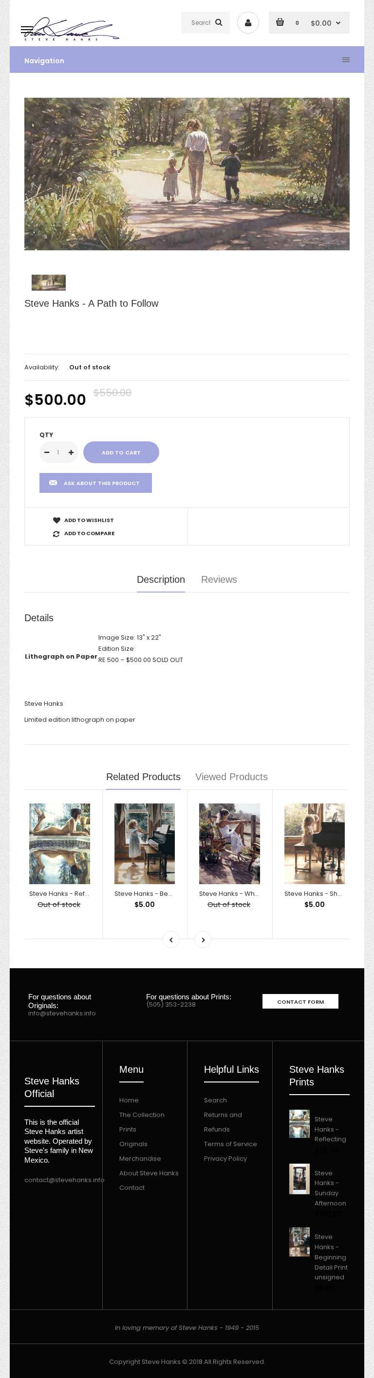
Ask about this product (102, 483)
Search (215, 1100)
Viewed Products (231, 776)
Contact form (300, 1002)
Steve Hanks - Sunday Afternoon (330, 1188)
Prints (127, 1129)
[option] (187, 174)
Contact (132, 1187)
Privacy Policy (225, 1158)
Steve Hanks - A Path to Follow (91, 303)
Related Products (143, 776)
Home (129, 1100)
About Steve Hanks (149, 1173)
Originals (133, 1144)
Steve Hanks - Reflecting (67, 893)
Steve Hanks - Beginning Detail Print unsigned (331, 1257)
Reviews (219, 579)
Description (161, 579)
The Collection (142, 1114)
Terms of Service (230, 1144)
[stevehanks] (73, 41)
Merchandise (140, 1158)
